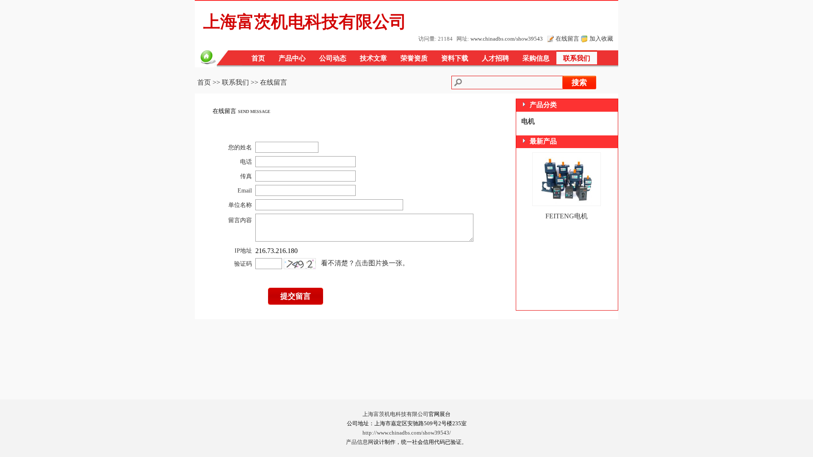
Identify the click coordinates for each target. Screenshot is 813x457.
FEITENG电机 (566, 216)
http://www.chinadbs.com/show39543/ (406, 433)
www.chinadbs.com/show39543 (506, 39)
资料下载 (454, 58)
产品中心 (292, 58)
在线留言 (567, 38)
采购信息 (536, 58)
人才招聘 (495, 58)
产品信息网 (359, 442)
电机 (528, 121)
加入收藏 (601, 38)
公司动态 (332, 58)
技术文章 (373, 58)
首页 (258, 58)
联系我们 (576, 58)
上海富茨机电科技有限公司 (395, 414)
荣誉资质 (414, 58)
